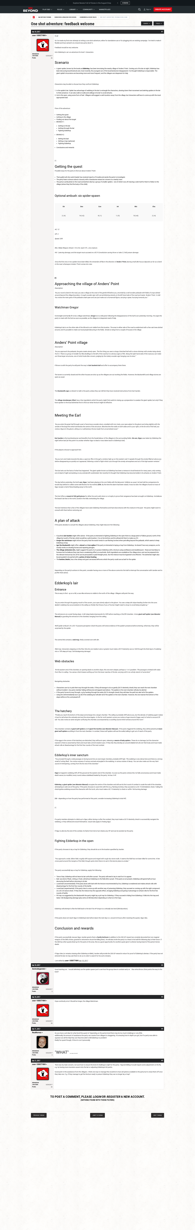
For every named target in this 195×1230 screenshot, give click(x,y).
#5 (162, 1060)
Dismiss (125, 3)
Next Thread (157, 1115)
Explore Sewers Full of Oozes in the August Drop (92, 3)
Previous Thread (38, 1115)
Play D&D (46, 9)
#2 (162, 965)
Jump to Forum (98, 1115)
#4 (162, 1029)
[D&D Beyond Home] (30, 9)
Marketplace (104, 9)
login (97, 1096)
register (113, 1096)
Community (88, 9)
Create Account (163, 9)
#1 (162, 32)
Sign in (148, 9)
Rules (59, 9)
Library (72, 9)
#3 (162, 997)
